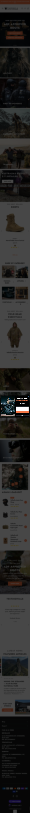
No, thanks (22, 415)
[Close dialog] (28, 397)
